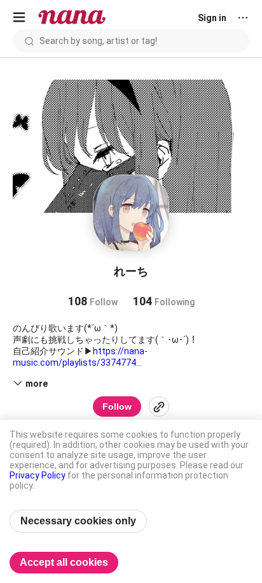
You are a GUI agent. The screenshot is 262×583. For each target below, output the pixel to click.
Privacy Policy (38, 475)
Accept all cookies (64, 562)
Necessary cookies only (78, 520)
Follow (117, 406)
